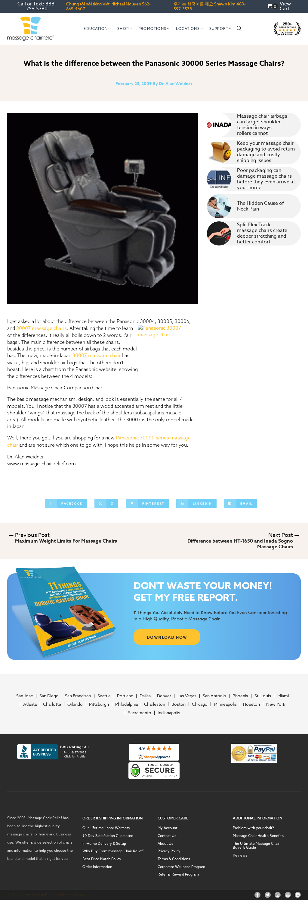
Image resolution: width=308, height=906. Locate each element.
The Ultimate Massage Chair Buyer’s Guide (256, 845)
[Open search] (239, 29)
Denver (164, 696)
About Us (165, 843)
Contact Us (167, 836)
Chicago (200, 704)
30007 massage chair (96, 355)
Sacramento (139, 713)
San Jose (24, 696)
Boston (178, 704)
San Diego (49, 696)
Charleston (154, 704)
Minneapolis (225, 704)
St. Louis (262, 696)
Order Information (97, 867)
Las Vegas (186, 696)
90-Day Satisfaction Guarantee (107, 836)
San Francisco (78, 696)
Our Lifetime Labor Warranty (106, 828)
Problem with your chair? (253, 828)
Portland (125, 696)
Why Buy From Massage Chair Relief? (113, 851)
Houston (251, 704)
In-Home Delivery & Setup (104, 843)
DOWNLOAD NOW (167, 637)
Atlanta (30, 704)
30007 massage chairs (41, 328)
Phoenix (240, 696)
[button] (97, 28)
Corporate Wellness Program (181, 867)
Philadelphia (126, 704)
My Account (167, 828)
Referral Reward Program (178, 874)
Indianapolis (169, 713)
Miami (283, 696)
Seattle (104, 696)
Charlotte (52, 704)
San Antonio (214, 696)
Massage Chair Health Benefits (258, 836)
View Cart (285, 6)
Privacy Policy (169, 851)
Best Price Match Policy (101, 859)
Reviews (240, 855)
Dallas (145, 696)
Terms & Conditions (174, 859)
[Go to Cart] (272, 6)
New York (275, 704)
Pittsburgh (99, 704)
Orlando (75, 704)
